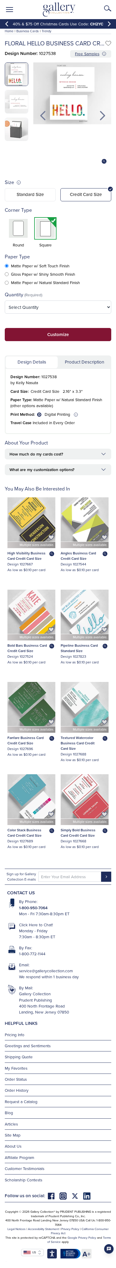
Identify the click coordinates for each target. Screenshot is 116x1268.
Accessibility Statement (43, 1229)
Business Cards (27, 31)
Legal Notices (16, 1229)
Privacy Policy (70, 1229)
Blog (9, 1112)
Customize (58, 334)
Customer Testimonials (24, 1168)
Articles (11, 1124)
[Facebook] (53, 1195)
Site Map (13, 1135)
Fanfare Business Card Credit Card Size (25, 740)
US (33, 1252)
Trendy (46, 31)
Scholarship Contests (23, 1180)
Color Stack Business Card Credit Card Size (24, 832)
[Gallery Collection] (59, 9)
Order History (17, 1090)
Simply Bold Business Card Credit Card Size (78, 832)
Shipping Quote (19, 1057)
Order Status (16, 1079)
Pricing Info (14, 1034)
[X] (77, 1195)
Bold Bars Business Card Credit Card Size (27, 648)
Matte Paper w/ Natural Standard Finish (45, 282)
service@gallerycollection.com (46, 970)
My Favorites (16, 1068)
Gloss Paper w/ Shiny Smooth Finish (43, 274)
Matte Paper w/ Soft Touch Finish (40, 266)
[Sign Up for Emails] (106, 877)
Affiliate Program (19, 1157)
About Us (13, 1146)
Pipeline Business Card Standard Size (79, 648)
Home (9, 31)
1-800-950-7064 (33, 908)
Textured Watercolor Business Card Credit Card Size (78, 743)
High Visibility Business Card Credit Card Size (26, 556)
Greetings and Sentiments (28, 1045)
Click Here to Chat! (36, 924)
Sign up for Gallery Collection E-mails (21, 876)
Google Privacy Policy (82, 1237)
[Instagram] (65, 1195)
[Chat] (109, 1249)
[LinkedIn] (86, 1195)
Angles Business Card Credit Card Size (78, 556)
